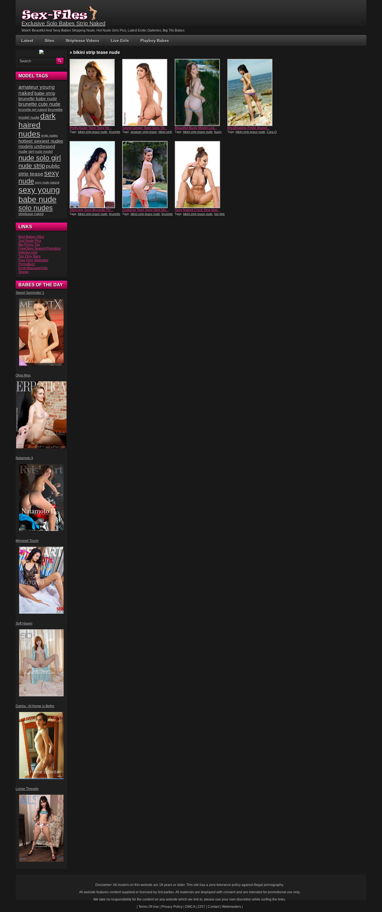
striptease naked (31, 214)
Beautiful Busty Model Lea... (196, 128)
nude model (44, 152)
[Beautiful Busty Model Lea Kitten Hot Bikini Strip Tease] (200, 92)
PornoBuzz (26, 264)
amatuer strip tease (144, 132)
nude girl (26, 151)
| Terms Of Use (148, 907)
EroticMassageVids (33, 268)
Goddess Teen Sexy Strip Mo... (145, 210)
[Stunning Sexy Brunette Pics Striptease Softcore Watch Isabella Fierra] (95, 174)
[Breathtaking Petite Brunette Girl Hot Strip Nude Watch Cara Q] (253, 92)
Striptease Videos (82, 40)
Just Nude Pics (29, 241)
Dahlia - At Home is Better (35, 706)
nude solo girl (39, 158)
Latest (27, 40)
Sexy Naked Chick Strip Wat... (197, 210)
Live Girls (120, 40)
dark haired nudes (37, 125)
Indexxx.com (27, 252)
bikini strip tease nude (92, 132)
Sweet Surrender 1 (30, 293)
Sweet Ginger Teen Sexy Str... (144, 128)
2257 (201, 907)
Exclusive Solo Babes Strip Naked (63, 23)
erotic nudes (49, 135)
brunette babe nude (37, 98)
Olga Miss (23, 375)
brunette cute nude (39, 104)
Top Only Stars (29, 256)
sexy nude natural (47, 182)
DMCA (190, 907)
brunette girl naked (32, 109)
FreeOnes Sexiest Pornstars (39, 249)
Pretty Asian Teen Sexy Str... (91, 128)
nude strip (31, 165)
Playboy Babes (154, 40)
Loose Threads (27, 789)
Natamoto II (24, 458)
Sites (49, 40)
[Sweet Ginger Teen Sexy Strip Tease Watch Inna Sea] (148, 92)
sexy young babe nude (39, 194)
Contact (214, 907)
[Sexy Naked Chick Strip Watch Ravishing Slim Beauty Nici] (200, 174)
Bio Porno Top (29, 245)
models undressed (36, 146)
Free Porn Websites (33, 260)
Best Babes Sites (31, 237)
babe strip (44, 93)
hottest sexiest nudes (40, 141)
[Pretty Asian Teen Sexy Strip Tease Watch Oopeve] (95, 92)
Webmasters (231, 907)
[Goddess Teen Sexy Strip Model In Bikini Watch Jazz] (148, 174)
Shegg (23, 272)
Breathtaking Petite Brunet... (248, 128)
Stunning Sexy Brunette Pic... (92, 210)
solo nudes (35, 208)
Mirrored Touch (27, 541)
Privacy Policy (172, 907)
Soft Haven (24, 623)
